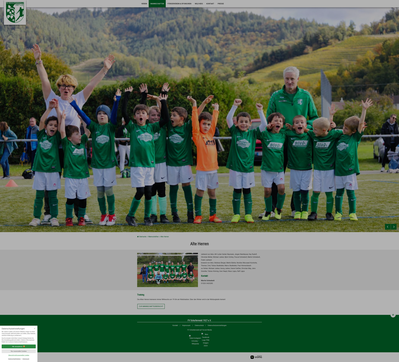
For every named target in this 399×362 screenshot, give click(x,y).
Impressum (26, 359)
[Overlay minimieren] (34, 328)
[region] (19, 337)
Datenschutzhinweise (14, 359)
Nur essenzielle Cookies (19, 351)
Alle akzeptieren (17, 346)
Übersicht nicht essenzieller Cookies (18, 355)
